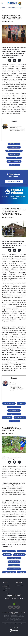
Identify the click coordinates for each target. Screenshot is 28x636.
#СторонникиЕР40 (19, 417)
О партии (5, 582)
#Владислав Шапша (14, 407)
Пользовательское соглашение (14, 618)
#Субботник (7, 554)
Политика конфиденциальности (14, 619)
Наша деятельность (12, 7)
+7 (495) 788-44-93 (14, 596)
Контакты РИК (19, 585)
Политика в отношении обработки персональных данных (14, 621)
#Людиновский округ (9, 572)
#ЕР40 (21, 403)
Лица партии (18, 582)
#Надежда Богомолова (14, 161)
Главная (3, 7)
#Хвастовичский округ (14, 568)
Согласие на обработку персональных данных (14, 623)
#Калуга (22, 572)
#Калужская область (14, 147)
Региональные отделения (6, 585)
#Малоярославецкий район (14, 150)
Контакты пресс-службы (7, 589)
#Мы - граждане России (14, 157)
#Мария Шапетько (14, 154)
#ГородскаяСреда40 (14, 558)
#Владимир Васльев (14, 414)
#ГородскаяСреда (19, 554)
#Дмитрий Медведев (14, 410)
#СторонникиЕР (14, 421)
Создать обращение (14, 181)
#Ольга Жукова (14, 164)
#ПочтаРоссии (7, 417)
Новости (20, 7)
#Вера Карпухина (14, 143)
